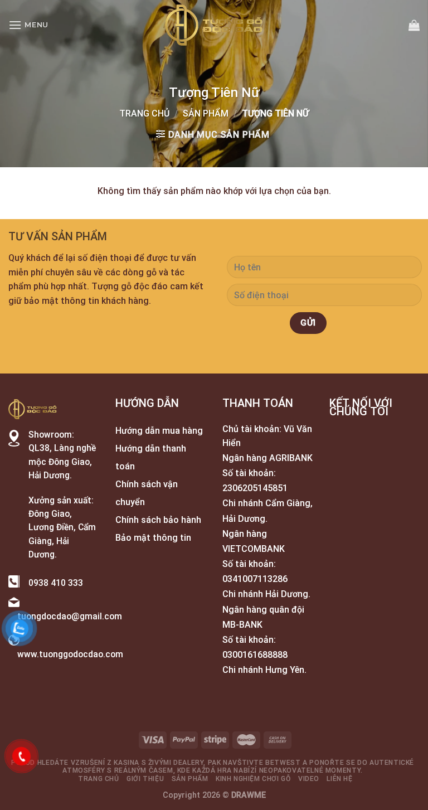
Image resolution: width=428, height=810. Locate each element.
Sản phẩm (205, 113)
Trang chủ (144, 113)
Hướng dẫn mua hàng (159, 430)
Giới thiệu (145, 779)
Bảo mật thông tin (153, 537)
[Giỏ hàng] (414, 25)
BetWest (282, 763)
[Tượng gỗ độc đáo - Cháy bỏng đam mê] (214, 25)
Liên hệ (339, 779)
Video (308, 779)
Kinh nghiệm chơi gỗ (253, 779)
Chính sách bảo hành (158, 520)
